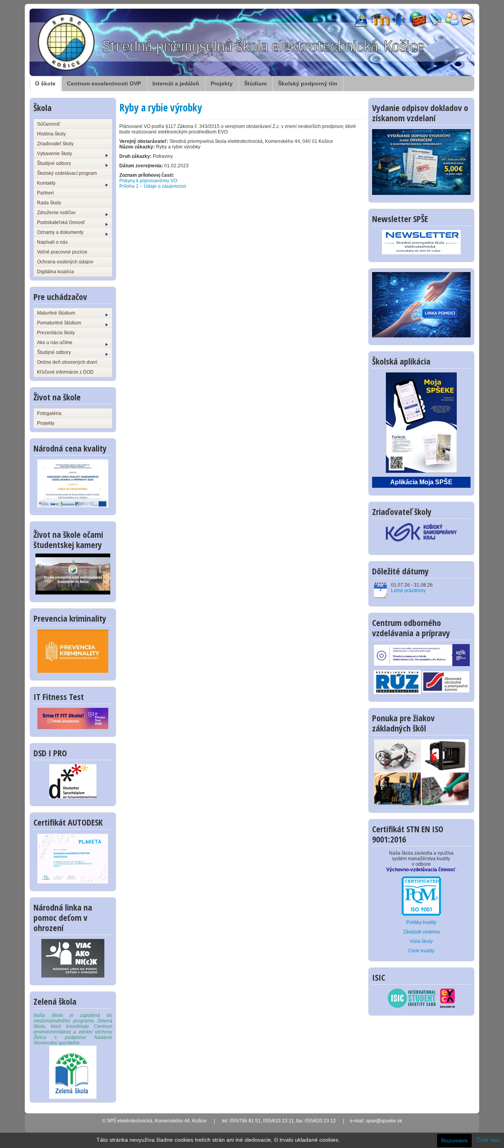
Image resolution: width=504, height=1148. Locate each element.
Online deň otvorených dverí (67, 362)
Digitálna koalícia (55, 271)
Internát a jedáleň (175, 83)
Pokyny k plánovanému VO (148, 180)
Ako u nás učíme (54, 342)
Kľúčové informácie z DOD (65, 372)
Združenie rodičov (56, 212)
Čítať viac (488, 1140)
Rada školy (49, 203)
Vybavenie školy (54, 153)
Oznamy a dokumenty (60, 232)
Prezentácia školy (56, 332)
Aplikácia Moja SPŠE (421, 482)
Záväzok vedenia (421, 932)
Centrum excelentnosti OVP (104, 83)
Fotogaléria (49, 413)
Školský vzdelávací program (67, 173)
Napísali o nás (52, 242)
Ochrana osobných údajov (65, 262)
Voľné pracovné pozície (62, 252)
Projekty (222, 83)
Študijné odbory (54, 163)
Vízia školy (421, 941)
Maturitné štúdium (56, 313)
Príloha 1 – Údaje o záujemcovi (152, 186)
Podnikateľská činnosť (61, 222)
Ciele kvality (421, 951)
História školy (51, 134)
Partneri (45, 193)
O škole (45, 83)
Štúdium (255, 83)
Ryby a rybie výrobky (160, 107)
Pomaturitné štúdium (59, 323)
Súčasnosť (48, 124)
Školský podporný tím (307, 83)
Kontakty (46, 183)
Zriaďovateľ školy (55, 143)
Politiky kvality (421, 922)
